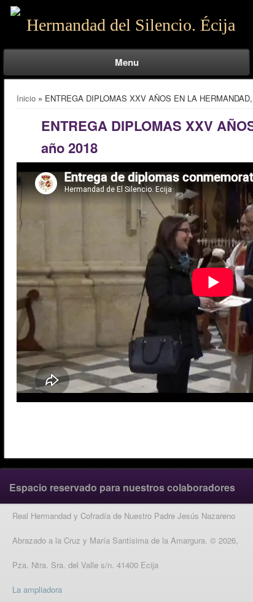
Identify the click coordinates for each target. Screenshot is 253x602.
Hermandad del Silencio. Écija (130, 24)
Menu (127, 62)
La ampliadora (37, 589)
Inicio (26, 98)
